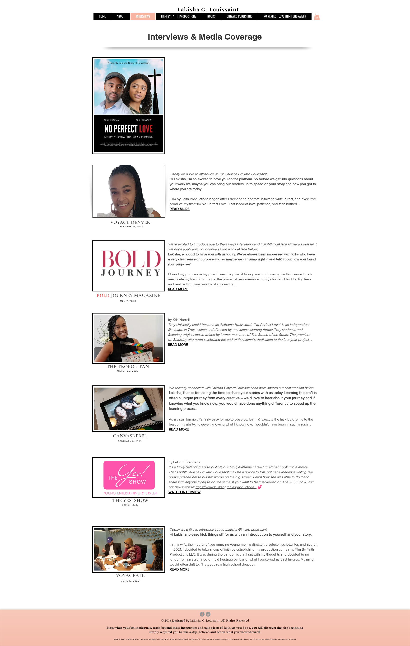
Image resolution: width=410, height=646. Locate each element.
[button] (317, 16)
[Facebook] (202, 614)
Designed (178, 620)
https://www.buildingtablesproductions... (226, 487)
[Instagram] (208, 614)
